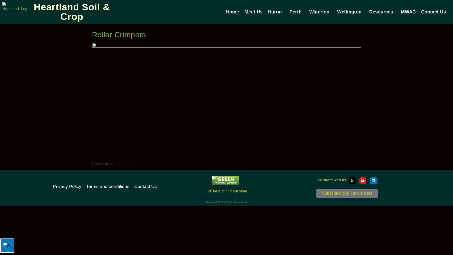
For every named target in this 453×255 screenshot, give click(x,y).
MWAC (408, 11)
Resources (381, 11)
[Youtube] (362, 180)
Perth (295, 11)
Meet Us (253, 11)
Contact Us (433, 11)
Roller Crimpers (119, 34)
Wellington (349, 11)
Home (232, 11)
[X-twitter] (352, 180)
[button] (276, 12)
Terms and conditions (108, 186)
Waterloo (319, 11)
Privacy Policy (67, 186)
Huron (275, 11)
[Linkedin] (373, 180)
